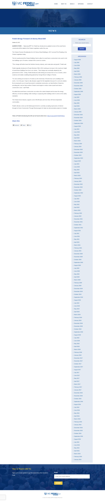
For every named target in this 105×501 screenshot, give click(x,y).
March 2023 (77, 175)
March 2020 (77, 279)
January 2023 (77, 181)
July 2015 (76, 442)
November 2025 (78, 85)
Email (56, 472)
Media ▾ (72, 4)
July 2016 (76, 407)
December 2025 (78, 82)
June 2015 (77, 445)
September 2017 (78, 366)
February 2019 (78, 317)
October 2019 (77, 294)
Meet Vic (64, 4)
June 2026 (77, 65)
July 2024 (76, 129)
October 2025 (77, 88)
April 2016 (76, 416)
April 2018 (76, 346)
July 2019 (76, 303)
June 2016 (77, 410)
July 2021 (76, 233)
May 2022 (76, 204)
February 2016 (78, 421)
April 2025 (76, 106)
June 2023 (77, 166)
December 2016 (78, 392)
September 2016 (78, 401)
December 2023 (78, 149)
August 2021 (77, 230)
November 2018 (78, 326)
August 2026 (77, 59)
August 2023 (77, 161)
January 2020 (77, 285)
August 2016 (77, 404)
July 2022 (76, 198)
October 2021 (77, 224)
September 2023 (78, 158)
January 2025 (77, 111)
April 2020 (76, 277)
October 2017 (77, 363)
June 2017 (77, 375)
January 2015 (77, 459)
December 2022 (78, 184)
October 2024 (77, 120)
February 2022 (78, 213)
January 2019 (77, 320)
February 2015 (78, 456)
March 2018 (77, 349)
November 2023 (78, 152)
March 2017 (77, 384)
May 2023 (76, 169)
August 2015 (77, 439)
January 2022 (77, 216)
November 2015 (78, 430)
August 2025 (77, 94)
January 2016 (77, 424)
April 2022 (76, 207)
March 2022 (77, 210)
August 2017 (77, 369)
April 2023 (76, 172)
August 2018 (77, 335)
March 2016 (77, 419)
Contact (90, 4)
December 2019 (78, 288)
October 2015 (77, 433)
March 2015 (77, 453)
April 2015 (76, 450)
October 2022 (77, 190)
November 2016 (78, 395)
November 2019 (78, 291)
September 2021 (78, 227)
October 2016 (77, 398)
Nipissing (81, 4)
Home (56, 4)
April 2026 (76, 71)
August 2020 (77, 265)
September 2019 (78, 297)
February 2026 (78, 77)
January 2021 (77, 250)
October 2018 (77, 329)
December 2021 (78, 219)
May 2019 (76, 308)
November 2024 (78, 117)
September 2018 (78, 332)
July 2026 (76, 62)
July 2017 (76, 372)
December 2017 (78, 358)
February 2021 (78, 248)
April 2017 (76, 381)
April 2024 (76, 138)
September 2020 (78, 262)
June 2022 (77, 201)
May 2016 (76, 413)
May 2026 (76, 68)
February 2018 (78, 352)
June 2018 (77, 340)
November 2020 (78, 256)
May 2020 (76, 274)
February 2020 (78, 282)
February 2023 (78, 178)
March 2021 (77, 245)
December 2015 (78, 427)
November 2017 (78, 361)
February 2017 (78, 387)
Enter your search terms (82, 42)
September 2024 (78, 123)
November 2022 (78, 187)
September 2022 (78, 193)
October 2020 (77, 259)
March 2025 (77, 109)
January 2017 (77, 390)
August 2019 (77, 300)
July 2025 (76, 97)
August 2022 (77, 195)
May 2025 (76, 103)
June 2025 (77, 100)
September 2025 (78, 91)
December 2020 (78, 253)
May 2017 (76, 378)
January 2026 (77, 80)
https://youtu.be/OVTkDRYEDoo (56, 116)
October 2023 (77, 155)
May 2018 (76, 343)
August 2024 (77, 126)
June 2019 (77, 306)
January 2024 (77, 146)
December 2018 (78, 323)
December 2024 (78, 114)
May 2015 (76, 448)
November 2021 (78, 222)
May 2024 (76, 135)
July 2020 (76, 268)
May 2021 (76, 239)
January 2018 (77, 355)
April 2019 (76, 311)
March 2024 (77, 140)
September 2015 (78, 436)
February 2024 (78, 143)
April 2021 (76, 242)
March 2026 (77, 74)
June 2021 (77, 236)
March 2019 (77, 314)
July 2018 (76, 337)
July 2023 (76, 164)
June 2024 (77, 132)
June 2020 (77, 271)
